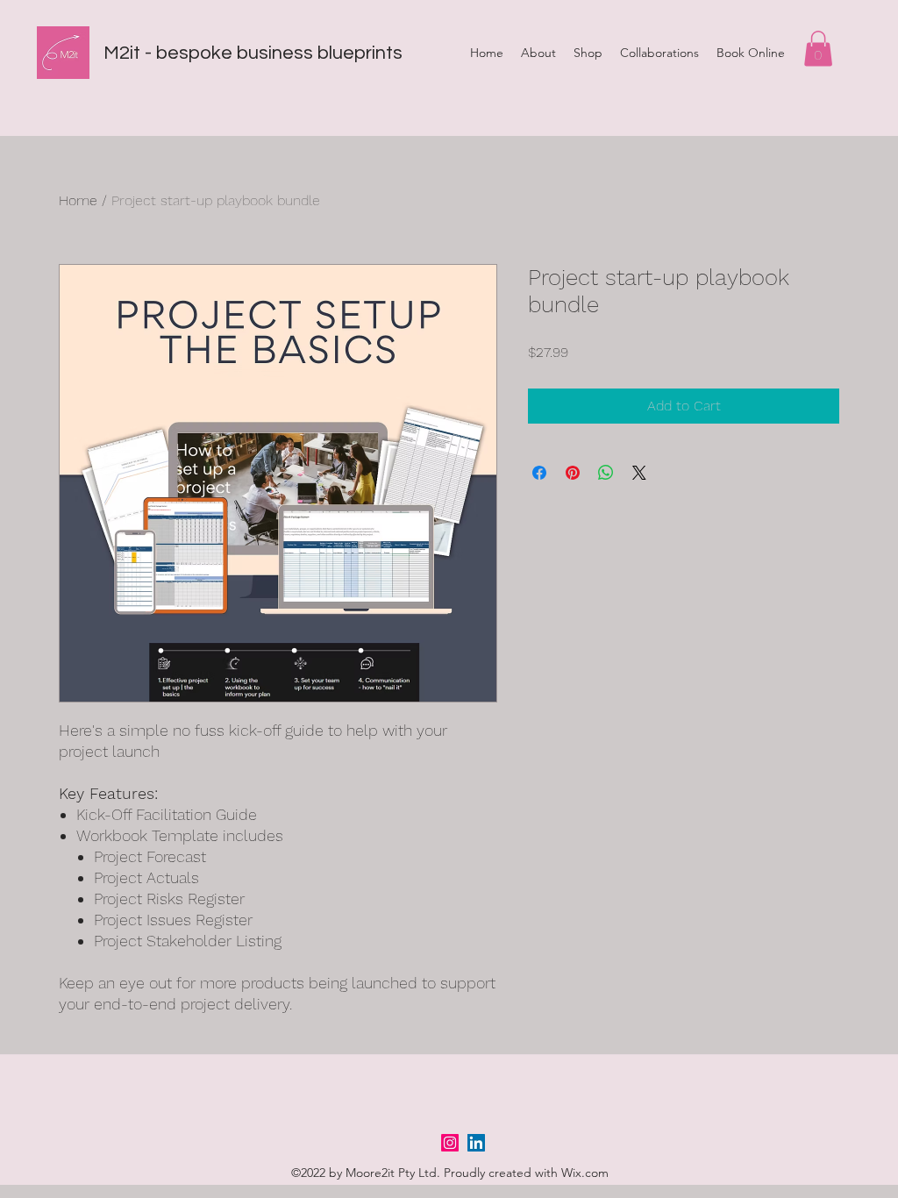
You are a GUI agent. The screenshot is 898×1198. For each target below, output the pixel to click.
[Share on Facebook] (539, 472)
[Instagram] (450, 1143)
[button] (818, 49)
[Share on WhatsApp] (605, 472)
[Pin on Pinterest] (572, 472)
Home (78, 200)
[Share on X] (639, 472)
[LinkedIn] (476, 1143)
